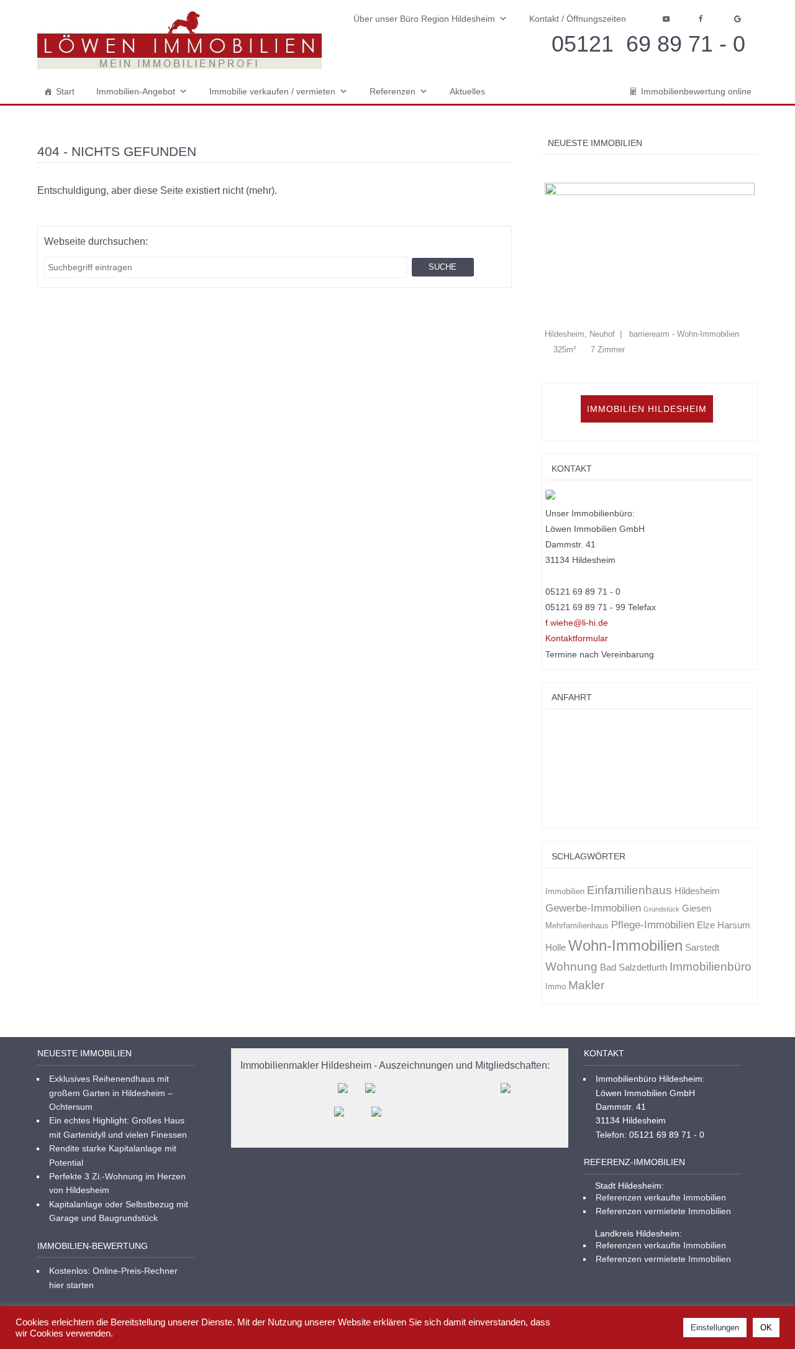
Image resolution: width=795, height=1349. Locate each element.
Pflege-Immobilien (652, 924)
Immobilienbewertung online (696, 91)
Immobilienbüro (711, 966)
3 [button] (574, 170)
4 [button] (587, 170)
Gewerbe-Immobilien (593, 908)
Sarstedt (702, 948)
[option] (650, 268)
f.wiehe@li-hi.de (576, 623)
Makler (586, 985)
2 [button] (561, 170)
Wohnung (571, 966)
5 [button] (600, 170)
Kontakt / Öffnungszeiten (577, 19)
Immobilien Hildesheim (647, 409)
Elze (706, 925)
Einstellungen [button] (715, 1327)
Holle (555, 948)
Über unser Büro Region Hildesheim (424, 19)
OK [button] (766, 1327)
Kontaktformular (576, 638)
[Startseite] (179, 39)
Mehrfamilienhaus (577, 925)
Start (65, 91)
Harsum (733, 925)
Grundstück (661, 909)
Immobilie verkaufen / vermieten (272, 91)
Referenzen (393, 91)
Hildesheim (697, 891)
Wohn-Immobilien (625, 945)
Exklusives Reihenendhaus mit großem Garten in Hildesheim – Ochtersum (111, 1093)
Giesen (696, 908)
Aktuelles (467, 91)
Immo (555, 986)
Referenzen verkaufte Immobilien (661, 1197)
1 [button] (548, 170)
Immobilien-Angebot (135, 91)
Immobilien (564, 891)
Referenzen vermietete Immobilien (663, 1211)
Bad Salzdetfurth (633, 967)
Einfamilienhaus (629, 890)
